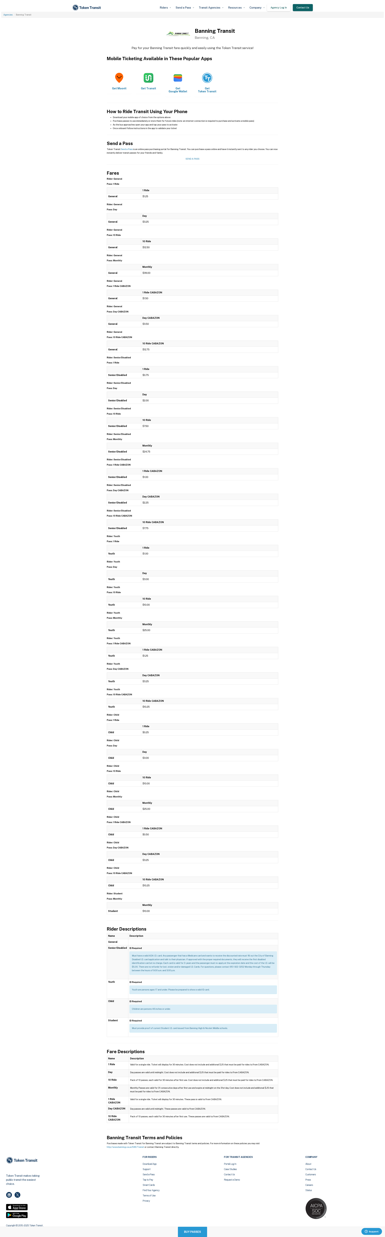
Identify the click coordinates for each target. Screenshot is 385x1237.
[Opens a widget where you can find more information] (371, 1231)
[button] (165, 7)
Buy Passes (192, 1231)
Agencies (8, 15)
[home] (87, 8)
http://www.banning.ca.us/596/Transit (125, 1147)
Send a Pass (127, 149)
